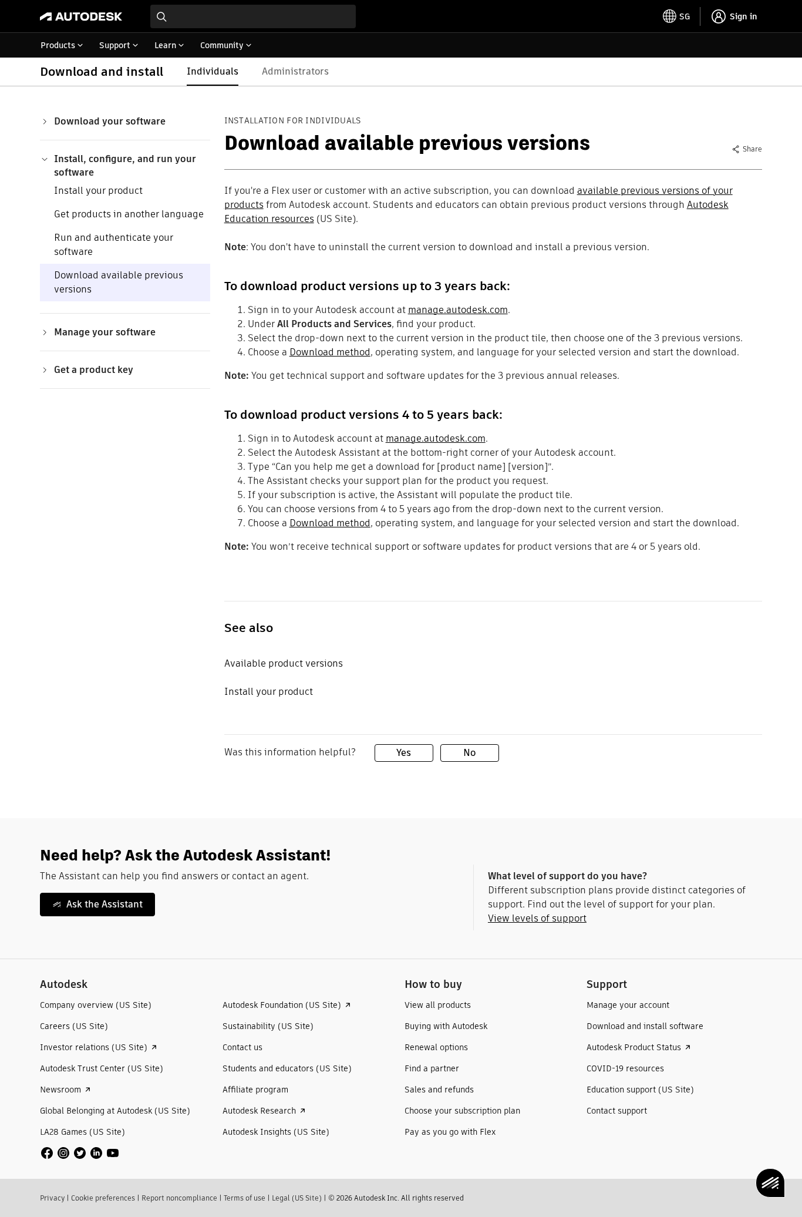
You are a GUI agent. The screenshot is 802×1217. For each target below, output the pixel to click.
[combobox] (253, 16)
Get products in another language (129, 214)
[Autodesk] (81, 16)
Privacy (52, 1198)
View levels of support (537, 918)
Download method (329, 352)
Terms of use (244, 1198)
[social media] (80, 1153)
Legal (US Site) (297, 1198)
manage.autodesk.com (458, 310)
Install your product (98, 190)
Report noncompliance (179, 1198)
